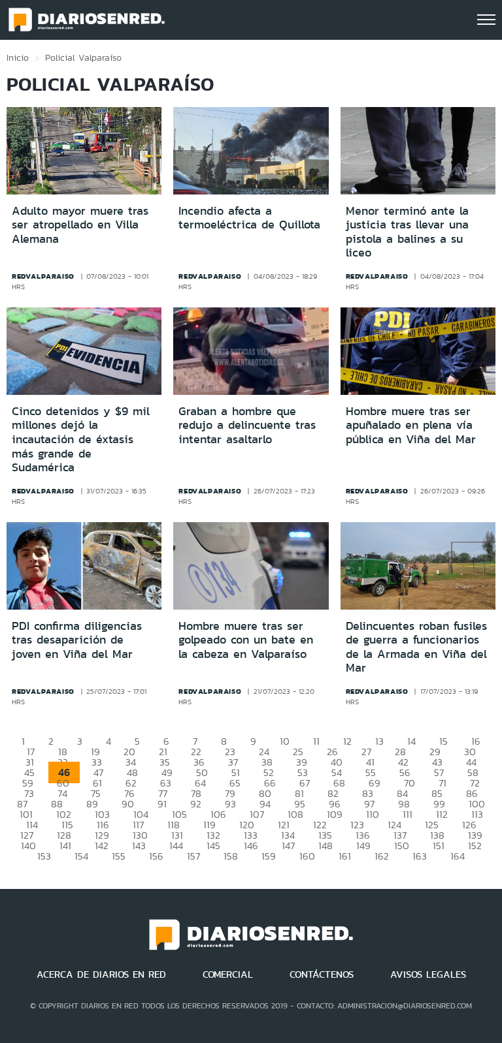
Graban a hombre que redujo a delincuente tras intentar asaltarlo (247, 425)
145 (213, 845)
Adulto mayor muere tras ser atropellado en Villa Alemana (80, 224)
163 (419, 856)
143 (139, 845)
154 (81, 856)
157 (193, 856)
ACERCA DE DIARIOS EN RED (101, 974)
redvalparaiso (43, 276)
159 (268, 856)
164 (457, 856)
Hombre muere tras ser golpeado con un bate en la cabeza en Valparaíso (245, 639)
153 (44, 856)
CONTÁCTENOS (322, 974)
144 (176, 845)
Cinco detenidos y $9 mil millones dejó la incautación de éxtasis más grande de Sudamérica (81, 439)
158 (231, 856)
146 (251, 845)
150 (401, 845)
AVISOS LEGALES (428, 974)
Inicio (18, 57)
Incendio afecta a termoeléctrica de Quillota (249, 218)
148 (325, 845)
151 (438, 845)
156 (156, 856)
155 (119, 856)
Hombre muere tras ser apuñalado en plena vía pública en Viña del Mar (411, 425)
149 (363, 845)
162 (382, 856)
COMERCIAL (228, 974)
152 (475, 845)
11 (316, 741)
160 (307, 856)
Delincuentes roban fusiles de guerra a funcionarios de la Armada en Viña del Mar (416, 647)
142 (102, 845)
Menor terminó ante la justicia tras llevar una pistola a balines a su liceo (407, 232)
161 (345, 856)
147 (288, 845)
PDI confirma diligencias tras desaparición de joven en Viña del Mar (77, 639)
